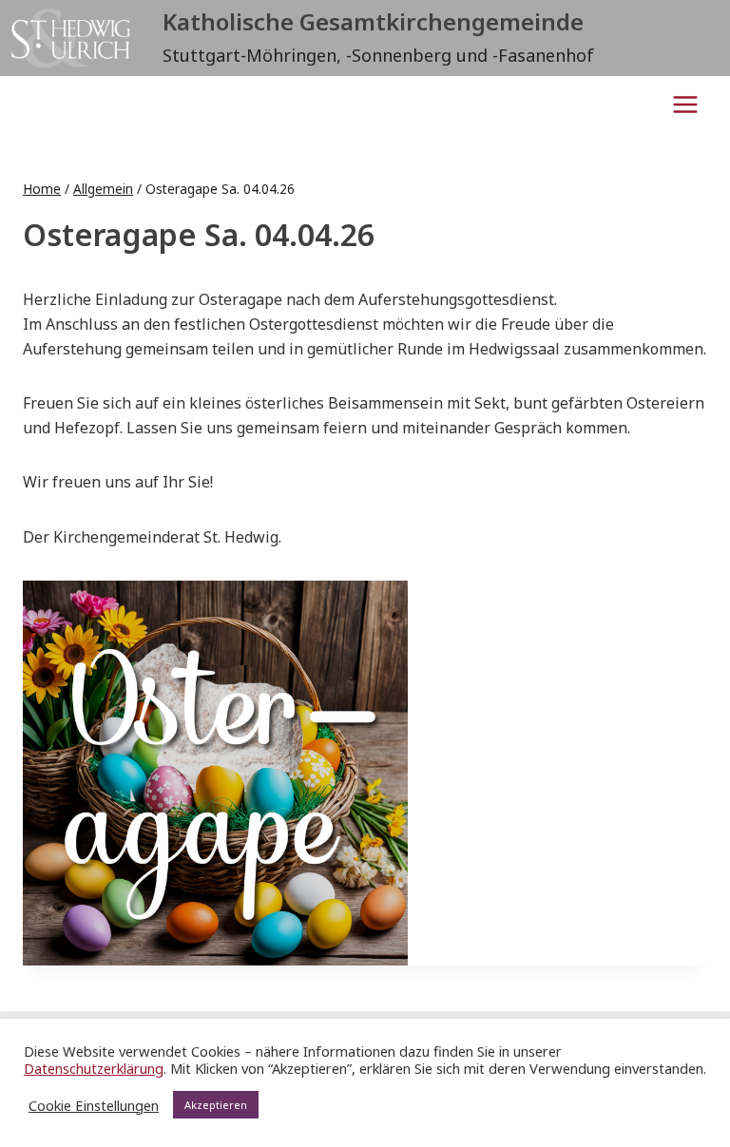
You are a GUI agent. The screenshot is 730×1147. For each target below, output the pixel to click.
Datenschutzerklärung (93, 1068)
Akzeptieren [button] (215, 1105)
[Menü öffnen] (685, 104)
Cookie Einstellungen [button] (94, 1105)
